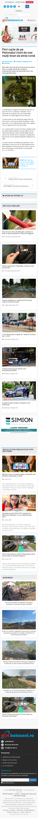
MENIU (32, 20)
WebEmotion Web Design (11, 757)
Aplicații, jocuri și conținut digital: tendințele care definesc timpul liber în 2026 (19, 475)
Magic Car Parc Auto (10, 760)
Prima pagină (8, 794)
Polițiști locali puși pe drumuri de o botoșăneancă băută (14, 369)
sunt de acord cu (18, 783)
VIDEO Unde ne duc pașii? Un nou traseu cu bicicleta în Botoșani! (17, 715)
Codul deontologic (19, 795)
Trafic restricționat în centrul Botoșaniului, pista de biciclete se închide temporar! (18, 555)
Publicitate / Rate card (28, 794)
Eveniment (7, 63)
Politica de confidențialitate (24, 783)
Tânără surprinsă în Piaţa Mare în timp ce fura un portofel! (18, 267)
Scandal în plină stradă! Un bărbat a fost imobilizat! (16, 404)
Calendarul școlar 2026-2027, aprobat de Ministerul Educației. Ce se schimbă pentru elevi (17, 515)
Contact (17, 794)
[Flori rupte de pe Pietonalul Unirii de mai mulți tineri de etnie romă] (19, 91)
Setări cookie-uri (25, 812)
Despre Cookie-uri (13, 812)
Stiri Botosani (8, 61)
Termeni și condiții (9, 810)
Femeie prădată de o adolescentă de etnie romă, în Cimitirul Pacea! (17, 301)
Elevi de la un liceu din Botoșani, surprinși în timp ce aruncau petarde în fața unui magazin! (18, 232)
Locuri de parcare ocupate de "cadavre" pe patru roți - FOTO (19, 335)
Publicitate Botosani (10, 763)
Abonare (33, 780)
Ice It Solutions (8, 766)
